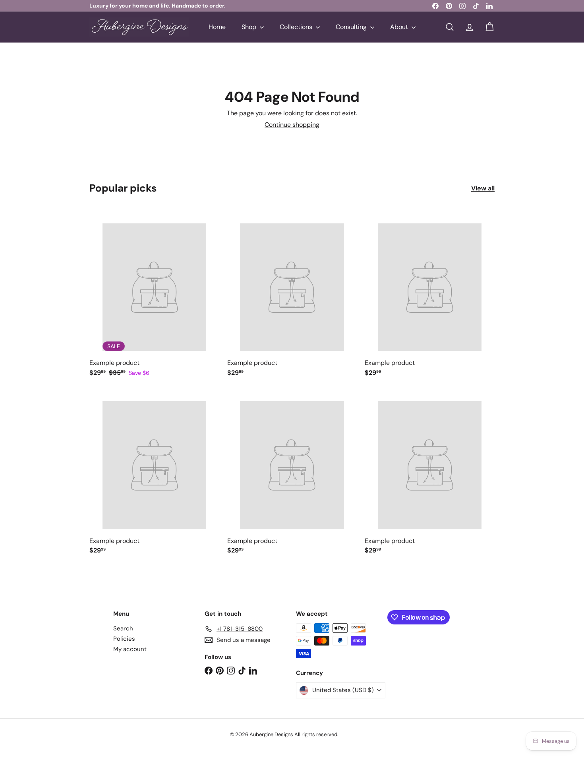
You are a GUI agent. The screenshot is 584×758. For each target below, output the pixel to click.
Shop (250, 27)
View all (483, 188)
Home (217, 27)
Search (123, 628)
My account (130, 649)
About (400, 27)
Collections (297, 27)
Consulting (352, 27)
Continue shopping (292, 124)
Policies (124, 639)
